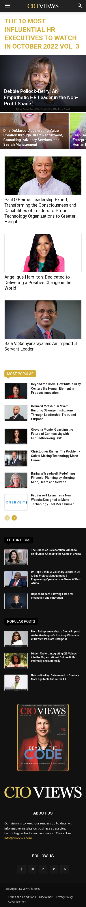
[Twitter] (64, 869)
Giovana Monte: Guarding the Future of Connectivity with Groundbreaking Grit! (52, 434)
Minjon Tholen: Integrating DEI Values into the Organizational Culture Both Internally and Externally (54, 657)
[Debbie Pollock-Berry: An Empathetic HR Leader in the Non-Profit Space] (43, 83)
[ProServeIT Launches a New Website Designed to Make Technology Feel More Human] (16, 502)
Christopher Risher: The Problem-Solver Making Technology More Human (55, 456)
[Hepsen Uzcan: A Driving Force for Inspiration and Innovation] (16, 601)
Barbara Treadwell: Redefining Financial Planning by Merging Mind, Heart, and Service (53, 478)
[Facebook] (21, 869)
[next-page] (14, 518)
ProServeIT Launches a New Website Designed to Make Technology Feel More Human (52, 500)
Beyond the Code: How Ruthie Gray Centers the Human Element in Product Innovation (56, 388)
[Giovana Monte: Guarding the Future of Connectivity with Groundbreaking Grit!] (16, 436)
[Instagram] (32, 869)
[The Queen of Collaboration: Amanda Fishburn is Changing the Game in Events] (16, 557)
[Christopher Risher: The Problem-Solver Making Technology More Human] (16, 458)
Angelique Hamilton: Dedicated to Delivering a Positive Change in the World (37, 282)
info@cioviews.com (18, 838)
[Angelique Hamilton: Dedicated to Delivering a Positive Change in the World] (43, 253)
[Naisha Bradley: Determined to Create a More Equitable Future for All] (16, 683)
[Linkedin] (43, 869)
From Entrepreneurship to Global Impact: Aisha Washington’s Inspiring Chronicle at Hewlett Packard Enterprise (55, 635)
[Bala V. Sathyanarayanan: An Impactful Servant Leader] (43, 319)
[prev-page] (7, 518)
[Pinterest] (54, 869)
